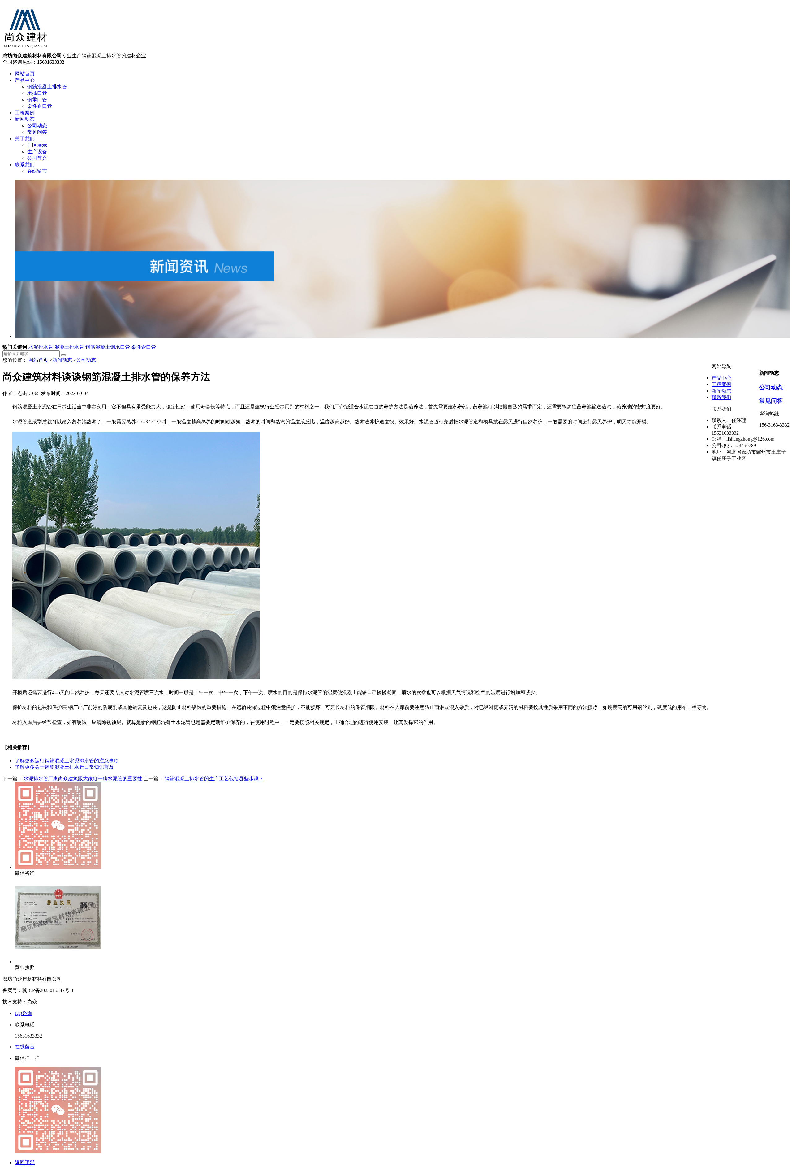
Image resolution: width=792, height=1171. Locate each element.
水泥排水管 (40, 347)
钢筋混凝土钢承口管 (107, 347)
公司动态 (37, 125)
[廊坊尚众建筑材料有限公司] (25, 49)
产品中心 (25, 80)
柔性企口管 (39, 106)
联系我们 (25, 164)
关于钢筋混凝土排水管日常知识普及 (64, 767)
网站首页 (25, 73)
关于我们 (25, 138)
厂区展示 (37, 145)
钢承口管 (37, 99)
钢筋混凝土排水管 (47, 86)
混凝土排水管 (69, 347)
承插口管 (37, 93)
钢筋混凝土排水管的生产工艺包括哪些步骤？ (214, 778)
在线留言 (37, 171)
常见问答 (37, 132)
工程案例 (25, 112)
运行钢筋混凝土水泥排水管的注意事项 (67, 760)
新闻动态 (25, 119)
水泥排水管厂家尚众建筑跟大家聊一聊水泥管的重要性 (83, 778)
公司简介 (37, 158)
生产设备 (37, 151)
